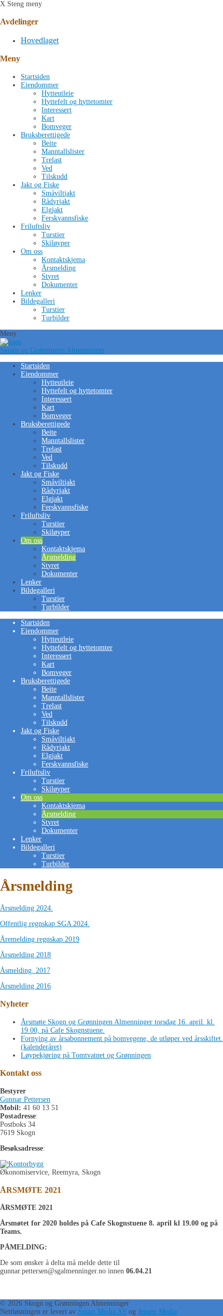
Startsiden (35, 77)
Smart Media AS (102, 1311)
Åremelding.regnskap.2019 (39, 939)
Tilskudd (54, 176)
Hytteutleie (57, 93)
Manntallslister (63, 151)
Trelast (51, 160)
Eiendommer (40, 85)
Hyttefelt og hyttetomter (77, 102)
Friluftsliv (35, 226)
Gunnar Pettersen (25, 1099)
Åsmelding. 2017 (25, 970)
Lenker (31, 293)
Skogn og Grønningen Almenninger (52, 350)
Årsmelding (58, 268)
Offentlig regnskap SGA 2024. (45, 924)
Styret (50, 276)
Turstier (53, 235)
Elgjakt (52, 210)
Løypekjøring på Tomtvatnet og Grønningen (86, 1055)
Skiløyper (55, 243)
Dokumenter (59, 285)
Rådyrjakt (55, 201)
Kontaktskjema (63, 260)
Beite (49, 143)
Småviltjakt (58, 193)
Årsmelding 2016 (25, 986)
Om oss (32, 251)
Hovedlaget (40, 40)
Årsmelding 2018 (25, 955)
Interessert (56, 110)
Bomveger (56, 127)
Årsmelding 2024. (26, 908)
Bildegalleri (38, 301)
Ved (46, 168)
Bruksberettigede (45, 135)
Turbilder (55, 318)
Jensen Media (157, 1311)
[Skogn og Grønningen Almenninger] (10, 342)
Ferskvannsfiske (64, 218)
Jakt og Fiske (40, 185)
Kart (47, 118)
